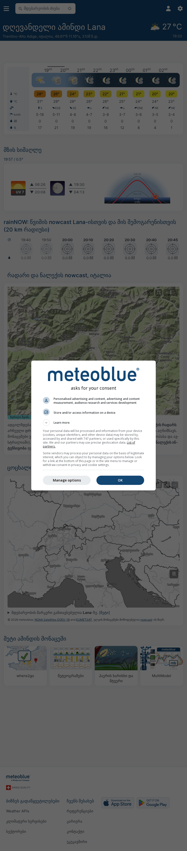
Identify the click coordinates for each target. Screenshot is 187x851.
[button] (93, 422)
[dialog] (93, 425)
